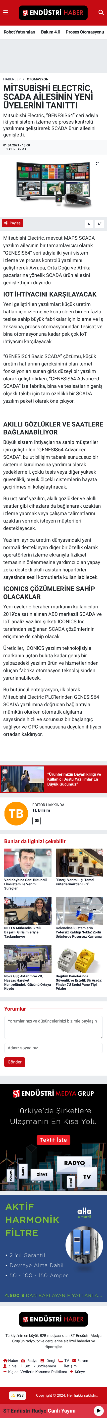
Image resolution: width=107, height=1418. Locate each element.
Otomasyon (38, 79)
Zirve (12, 1366)
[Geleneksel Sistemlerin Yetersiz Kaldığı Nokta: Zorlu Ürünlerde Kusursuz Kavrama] (79, 910)
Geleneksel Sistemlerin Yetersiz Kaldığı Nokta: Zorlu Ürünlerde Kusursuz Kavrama (79, 932)
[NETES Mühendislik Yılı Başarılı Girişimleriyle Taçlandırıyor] (28, 910)
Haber (13, 1360)
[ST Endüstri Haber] (53, 13)
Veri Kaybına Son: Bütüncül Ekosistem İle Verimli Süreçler (25, 884)
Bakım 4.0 (50, 31)
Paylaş (15, 223)
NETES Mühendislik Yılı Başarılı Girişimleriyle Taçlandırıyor (22, 932)
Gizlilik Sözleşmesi (40, 1366)
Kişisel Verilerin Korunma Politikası (37, 1372)
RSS (20, 1395)
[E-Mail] (36, 821)
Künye (80, 1372)
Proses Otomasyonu (85, 31)
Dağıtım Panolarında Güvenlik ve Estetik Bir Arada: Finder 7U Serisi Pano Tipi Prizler (79, 982)
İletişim (70, 1366)
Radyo (32, 1360)
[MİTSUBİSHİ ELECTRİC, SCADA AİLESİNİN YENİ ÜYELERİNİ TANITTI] (53, 186)
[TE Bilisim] (16, 813)
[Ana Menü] (5, 12)
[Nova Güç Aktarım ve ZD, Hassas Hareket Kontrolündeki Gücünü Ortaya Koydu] (28, 958)
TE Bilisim (41, 810)
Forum (82, 1360)
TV (66, 1360)
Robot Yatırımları (19, 31)
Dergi (51, 1360)
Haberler (12, 79)
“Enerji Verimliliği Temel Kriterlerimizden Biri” (75, 882)
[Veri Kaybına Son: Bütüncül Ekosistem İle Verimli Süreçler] (28, 862)
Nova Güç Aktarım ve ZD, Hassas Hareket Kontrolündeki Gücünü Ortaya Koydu (27, 982)
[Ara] (101, 12)
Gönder (15, 1061)
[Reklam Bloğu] (53, 1136)
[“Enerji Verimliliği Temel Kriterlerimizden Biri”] (79, 862)
